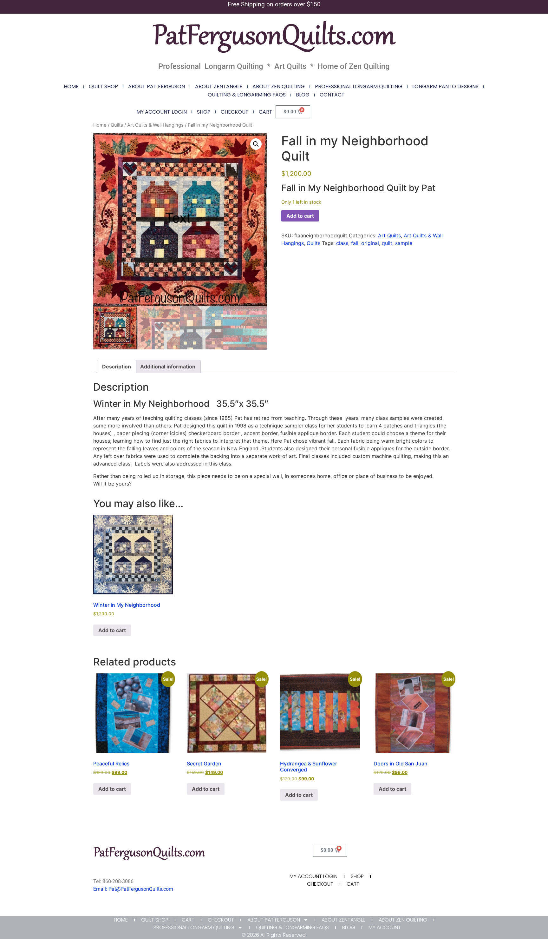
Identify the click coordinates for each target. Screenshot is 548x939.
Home (71, 86)
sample (403, 243)
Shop (204, 112)
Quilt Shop (103, 86)
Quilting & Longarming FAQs (247, 94)
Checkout (235, 112)
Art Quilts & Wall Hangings (155, 125)
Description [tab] (116, 366)
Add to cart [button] (112, 630)
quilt (387, 243)
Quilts (117, 125)
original (370, 243)
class (342, 243)
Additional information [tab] (167, 366)
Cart (265, 112)
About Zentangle (218, 86)
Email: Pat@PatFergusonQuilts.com (133, 889)
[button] (256, 144)
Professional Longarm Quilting (358, 86)
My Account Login (161, 112)
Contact (332, 94)
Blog (303, 94)
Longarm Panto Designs (445, 86)
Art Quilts (389, 235)
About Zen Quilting (278, 86)
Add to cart (300, 216)
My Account (385, 927)
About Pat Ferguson (156, 86)
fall (354, 243)
